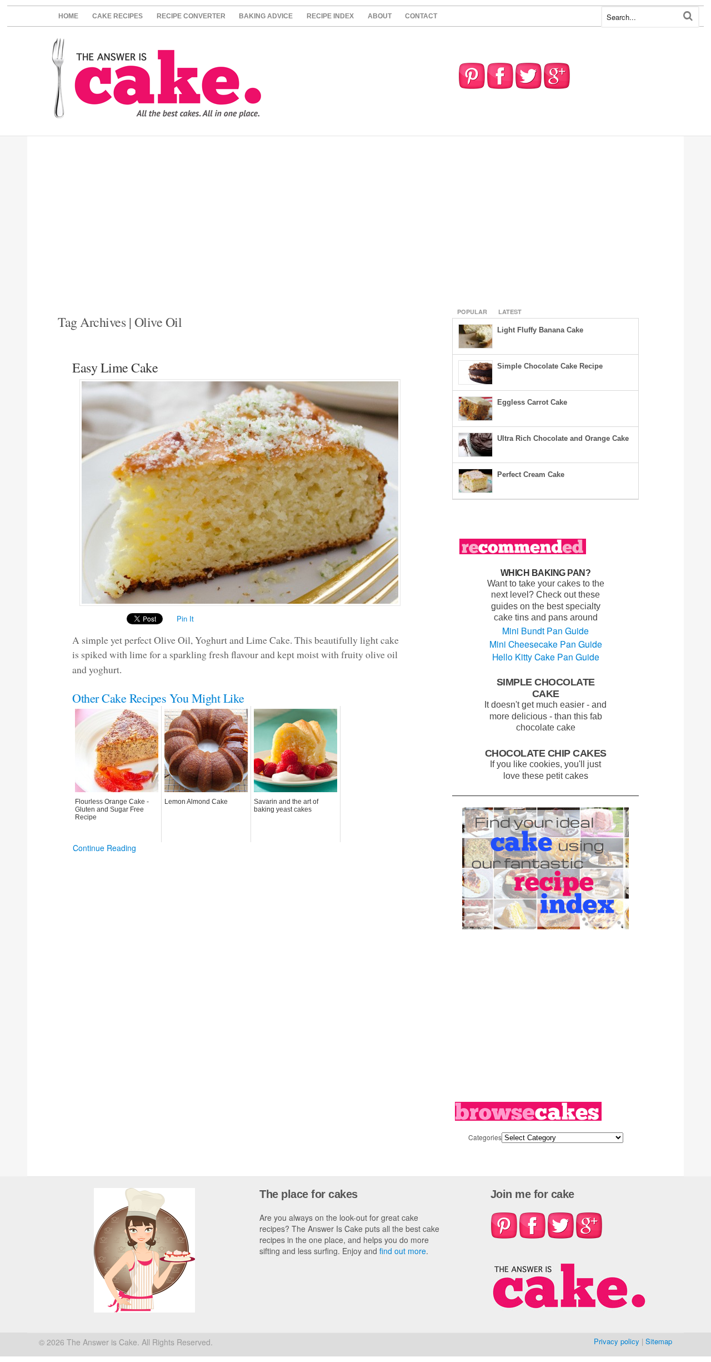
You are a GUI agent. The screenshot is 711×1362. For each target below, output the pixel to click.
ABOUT (380, 16)
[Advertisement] (355, 219)
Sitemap (658, 1341)
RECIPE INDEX (330, 16)
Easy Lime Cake (115, 367)
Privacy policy (616, 1341)
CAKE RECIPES (117, 16)
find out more (402, 1250)
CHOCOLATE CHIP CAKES (546, 753)
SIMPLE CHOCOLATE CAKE (546, 687)
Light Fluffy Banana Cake (540, 330)
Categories (485, 1137)
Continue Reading (104, 847)
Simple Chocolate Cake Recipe (550, 366)
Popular (472, 311)
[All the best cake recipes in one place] (157, 113)
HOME (68, 16)
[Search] (688, 15)
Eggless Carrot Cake (532, 402)
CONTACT (421, 16)
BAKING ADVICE (266, 16)
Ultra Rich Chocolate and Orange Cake (563, 438)
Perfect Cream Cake (530, 474)
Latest (510, 311)
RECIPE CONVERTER (191, 16)
